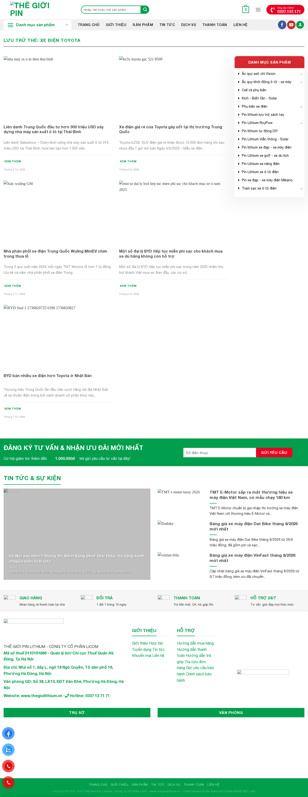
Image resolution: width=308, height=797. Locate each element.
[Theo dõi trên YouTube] (291, 24)
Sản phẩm (143, 25)
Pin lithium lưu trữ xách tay (263, 115)
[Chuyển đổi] (301, 74)
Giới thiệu (116, 25)
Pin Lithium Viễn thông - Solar (265, 139)
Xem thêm (12, 161)
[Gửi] (145, 10)
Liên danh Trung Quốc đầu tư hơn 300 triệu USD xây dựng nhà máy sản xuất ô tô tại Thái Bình (53, 129)
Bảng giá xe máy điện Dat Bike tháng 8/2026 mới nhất (253, 526)
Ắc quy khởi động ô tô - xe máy (266, 82)
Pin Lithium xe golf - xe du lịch (265, 155)
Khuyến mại (141, 655)
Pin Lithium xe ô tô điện (260, 172)
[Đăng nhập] (300, 25)
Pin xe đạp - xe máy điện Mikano (267, 180)
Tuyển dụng (141, 649)
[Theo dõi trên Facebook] (282, 24)
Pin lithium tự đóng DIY (260, 131)
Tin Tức (167, 25)
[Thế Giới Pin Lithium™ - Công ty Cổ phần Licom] (37, 9)
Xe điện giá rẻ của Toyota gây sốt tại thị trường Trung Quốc (170, 129)
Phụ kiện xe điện (254, 106)
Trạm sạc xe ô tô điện (259, 188)
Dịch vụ (188, 25)
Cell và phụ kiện (254, 90)
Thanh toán (214, 25)
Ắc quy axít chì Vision (259, 74)
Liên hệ (240, 25)
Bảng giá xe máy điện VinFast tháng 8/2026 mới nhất (252, 558)
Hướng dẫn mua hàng (195, 643)
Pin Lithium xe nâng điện (261, 164)
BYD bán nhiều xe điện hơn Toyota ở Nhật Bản (48, 375)
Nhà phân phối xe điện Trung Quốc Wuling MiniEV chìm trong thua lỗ (55, 253)
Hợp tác (156, 643)
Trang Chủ (89, 25)
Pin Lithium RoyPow (257, 123)
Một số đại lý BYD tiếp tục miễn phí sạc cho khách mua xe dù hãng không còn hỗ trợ (171, 253)
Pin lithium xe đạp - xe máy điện (266, 147)
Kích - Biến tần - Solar (259, 98)
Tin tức (158, 649)
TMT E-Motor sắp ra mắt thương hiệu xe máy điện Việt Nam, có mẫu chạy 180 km (251, 495)
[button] (246, 9)
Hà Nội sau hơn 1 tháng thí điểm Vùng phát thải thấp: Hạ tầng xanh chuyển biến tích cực (76, 558)
